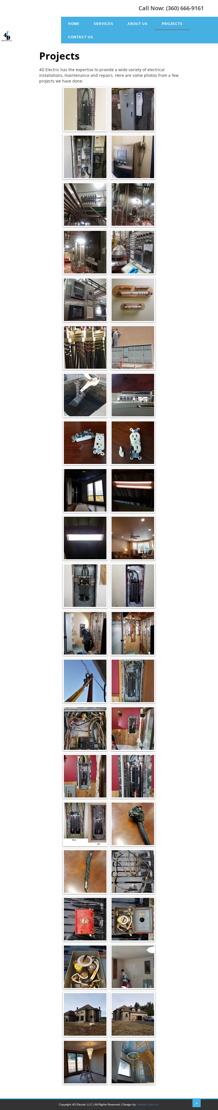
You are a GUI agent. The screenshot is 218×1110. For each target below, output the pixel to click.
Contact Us (80, 37)
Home (73, 24)
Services (103, 24)
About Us (137, 24)
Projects (172, 24)
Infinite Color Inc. (148, 1104)
